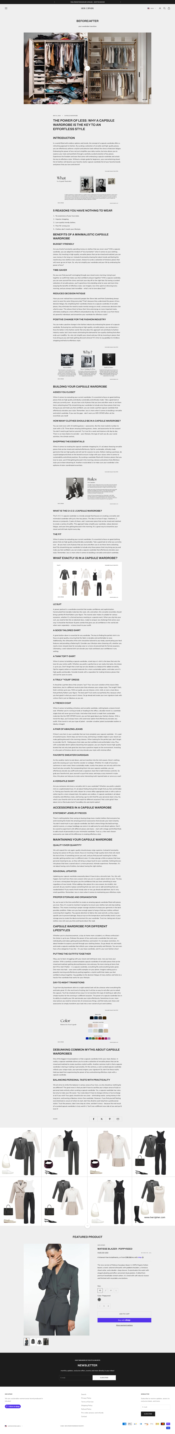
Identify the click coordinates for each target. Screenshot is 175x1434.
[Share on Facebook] (94, 1119)
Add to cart (124, 1314)
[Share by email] (118, 1119)
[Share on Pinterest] (110, 1119)
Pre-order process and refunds (92, 1413)
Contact (84, 1416)
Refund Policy (86, 1409)
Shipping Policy (86, 1405)
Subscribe (104, 1378)
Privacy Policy (86, 1398)
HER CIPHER (101, 1245)
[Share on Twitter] (102, 1119)
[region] (87, 1177)
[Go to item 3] (39, 1342)
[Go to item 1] (26, 1342)
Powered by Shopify (77, 1426)
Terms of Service (87, 1402)
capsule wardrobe (71, 115)
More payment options (124, 1325)
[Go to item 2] (33, 1342)
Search (83, 1394)
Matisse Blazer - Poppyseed (115, 1249)
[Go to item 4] (46, 1341)
